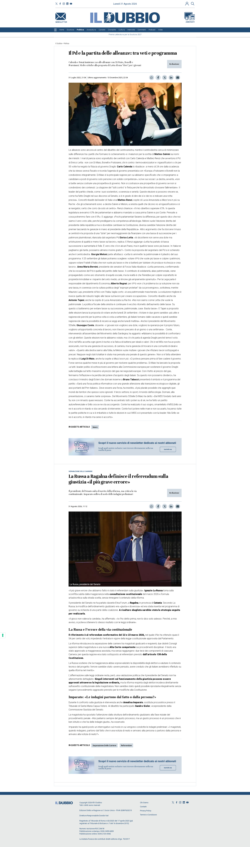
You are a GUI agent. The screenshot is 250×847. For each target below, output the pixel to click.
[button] (187, 3)
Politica (66, 43)
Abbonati (190, 22)
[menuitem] (61, 30)
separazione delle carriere (104, 745)
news (95, 427)
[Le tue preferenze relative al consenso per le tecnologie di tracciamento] (2, 635)
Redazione (174, 64)
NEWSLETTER (61, 21)
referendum (126, 745)
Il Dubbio (58, 43)
